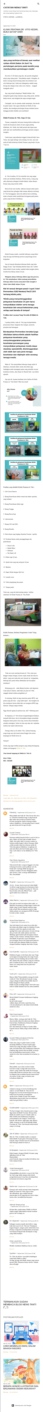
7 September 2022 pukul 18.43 (29, 1221)
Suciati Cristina (15, 833)
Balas (12, 828)
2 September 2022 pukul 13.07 (19, 862)
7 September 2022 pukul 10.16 (19, 1206)
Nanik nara (13, 1186)
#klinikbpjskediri (32, 798)
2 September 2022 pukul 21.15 (25, 882)
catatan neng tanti (15, 7)
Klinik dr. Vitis (20, 748)
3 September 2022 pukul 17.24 (19, 1039)
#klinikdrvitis (7, 801)
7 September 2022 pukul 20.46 (19, 1243)
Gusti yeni (13, 974)
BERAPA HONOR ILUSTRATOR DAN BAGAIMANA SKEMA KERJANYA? (20, 1387)
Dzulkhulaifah (14, 1108)
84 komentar (14, 1392)
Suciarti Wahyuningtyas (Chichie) (21, 1038)
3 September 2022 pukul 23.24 (28, 1150)
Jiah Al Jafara (14, 1134)
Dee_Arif (13, 994)
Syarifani (13, 1253)
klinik (25, 801)
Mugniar (13, 882)
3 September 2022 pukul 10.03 (29, 952)
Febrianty (13, 812)
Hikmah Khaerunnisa (17, 1205)
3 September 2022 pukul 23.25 (19, 1170)
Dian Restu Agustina (17, 860)
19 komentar (13, 1352)
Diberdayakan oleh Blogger (23, 1405)
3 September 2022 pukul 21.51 (28, 1134)
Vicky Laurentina (16, 1241)
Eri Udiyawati (14, 1221)
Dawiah (12, 1064)
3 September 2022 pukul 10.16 (26, 994)
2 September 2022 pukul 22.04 (28, 900)
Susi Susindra (14, 952)
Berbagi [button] (5, 795)
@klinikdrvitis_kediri (20, 798)
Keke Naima (14, 900)
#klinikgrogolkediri (17, 801)
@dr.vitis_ (11, 798)
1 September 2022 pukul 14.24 (26, 812)
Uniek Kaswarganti (16, 1168)
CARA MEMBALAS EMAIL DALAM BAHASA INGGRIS (19, 1347)
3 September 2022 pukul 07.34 (19, 922)
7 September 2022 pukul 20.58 (25, 1253)
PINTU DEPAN (8, 17)
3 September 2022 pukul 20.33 (25, 1063)
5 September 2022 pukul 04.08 (27, 1186)
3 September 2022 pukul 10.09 (27, 974)
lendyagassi (14, 1150)
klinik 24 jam (31, 801)
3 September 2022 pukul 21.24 (29, 1108)
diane (12, 1086)
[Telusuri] (38, 3)
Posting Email (14, 795)
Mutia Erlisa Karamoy (17, 920)
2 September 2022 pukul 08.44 (20, 834)
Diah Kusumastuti (16, 1014)
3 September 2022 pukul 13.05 (19, 1016)
